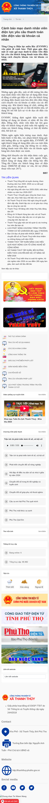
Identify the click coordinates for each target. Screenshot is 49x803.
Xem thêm (42, 395)
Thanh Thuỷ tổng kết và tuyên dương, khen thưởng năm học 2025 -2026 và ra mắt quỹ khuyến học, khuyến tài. (25, 184)
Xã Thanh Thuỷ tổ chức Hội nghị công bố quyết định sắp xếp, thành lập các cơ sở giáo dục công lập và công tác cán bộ (27, 203)
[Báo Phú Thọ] (24, 634)
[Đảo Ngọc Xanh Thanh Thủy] (24, 654)
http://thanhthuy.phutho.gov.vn (26, 770)
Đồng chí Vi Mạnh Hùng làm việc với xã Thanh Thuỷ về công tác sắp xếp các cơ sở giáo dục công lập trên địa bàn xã (26, 217)
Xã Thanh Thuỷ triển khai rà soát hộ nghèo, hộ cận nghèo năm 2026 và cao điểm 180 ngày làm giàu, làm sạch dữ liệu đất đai (27, 261)
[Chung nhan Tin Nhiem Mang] (13, 796)
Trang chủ (7, 19)
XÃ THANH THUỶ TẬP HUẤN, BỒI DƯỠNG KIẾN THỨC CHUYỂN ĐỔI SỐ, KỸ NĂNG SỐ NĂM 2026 (26, 253)
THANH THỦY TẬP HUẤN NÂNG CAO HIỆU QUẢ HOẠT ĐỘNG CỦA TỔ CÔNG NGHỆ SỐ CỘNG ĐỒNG (26, 244)
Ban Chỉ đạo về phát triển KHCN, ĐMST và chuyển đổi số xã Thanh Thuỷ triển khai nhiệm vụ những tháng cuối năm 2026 (26, 236)
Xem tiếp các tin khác (10, 269)
